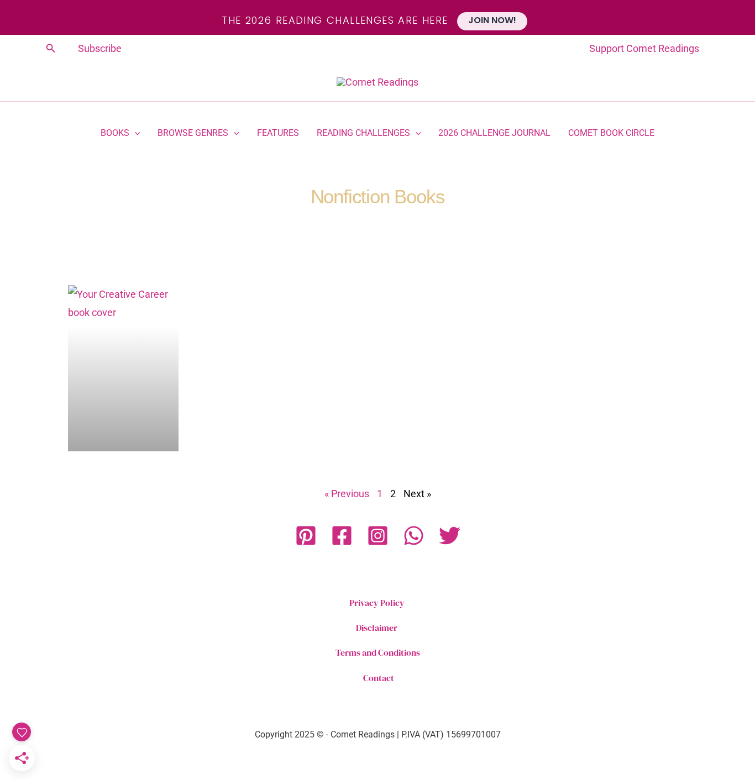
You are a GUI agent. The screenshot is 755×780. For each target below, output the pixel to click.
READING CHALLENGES (363, 133)
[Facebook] (342, 535)
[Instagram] (378, 535)
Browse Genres (193, 133)
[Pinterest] (306, 535)
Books (115, 133)
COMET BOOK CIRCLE (611, 133)
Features (278, 133)
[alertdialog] (377, 17)
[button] (51, 48)
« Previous (346, 493)
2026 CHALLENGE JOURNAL (494, 133)
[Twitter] (449, 535)
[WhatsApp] (413, 535)
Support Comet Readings (644, 48)
